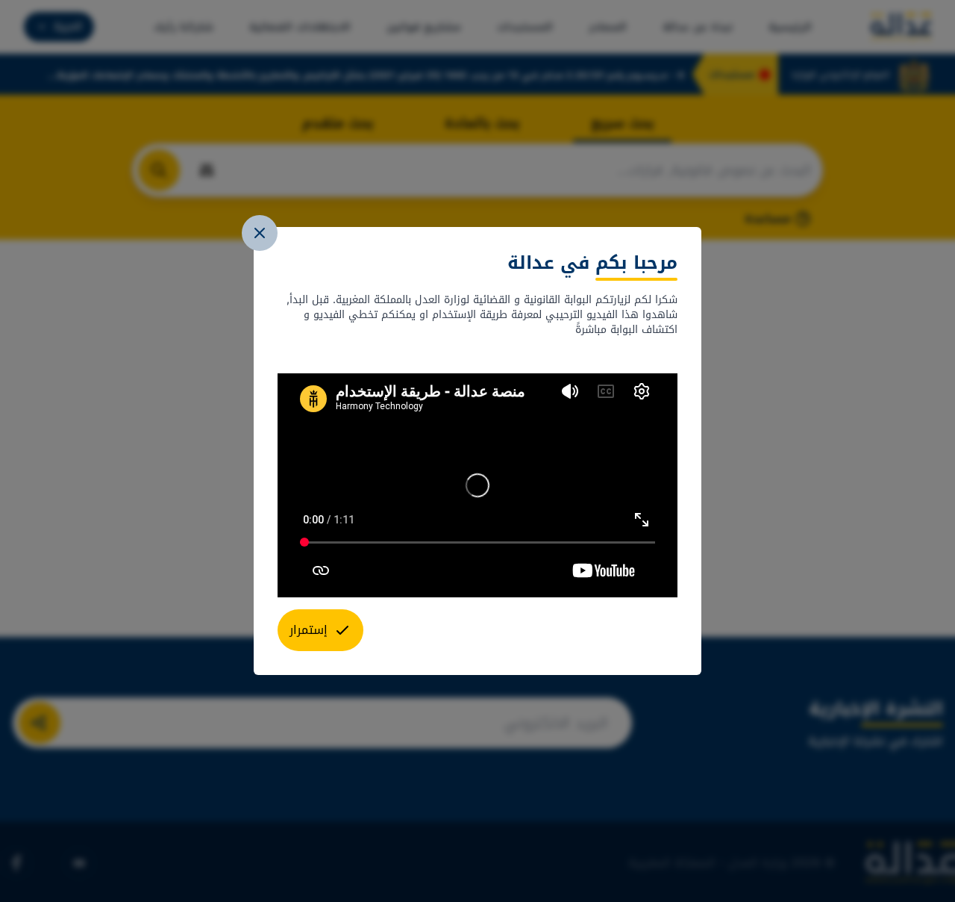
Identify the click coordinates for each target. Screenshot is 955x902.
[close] (260, 233)
